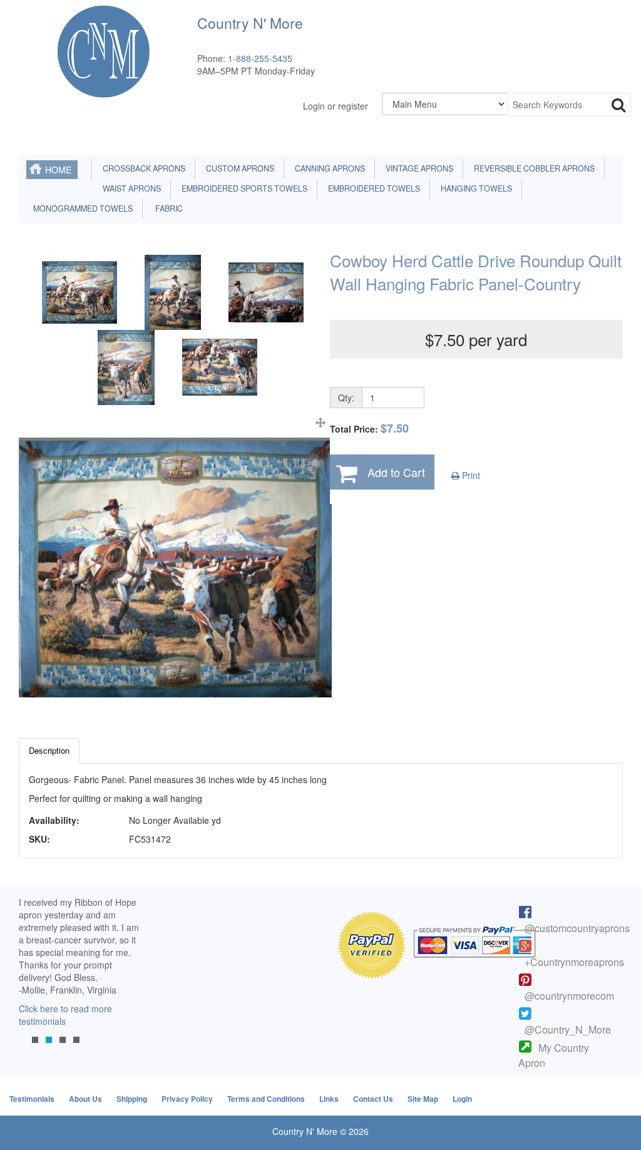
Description (49, 750)
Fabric (166, 208)
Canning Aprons (328, 168)
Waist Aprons (130, 188)
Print (469, 475)
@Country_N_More (568, 1029)
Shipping (131, 1098)
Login (462, 1098)
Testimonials (31, 1098)
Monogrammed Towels (81, 208)
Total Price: (369, 428)
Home (58, 169)
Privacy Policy (187, 1098)
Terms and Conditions (266, 1098)
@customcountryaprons (577, 928)
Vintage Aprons (417, 168)
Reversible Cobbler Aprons (532, 168)
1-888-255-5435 (260, 58)
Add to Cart (396, 472)
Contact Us (373, 1098)
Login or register (335, 106)
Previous (34, 982)
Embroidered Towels (372, 188)
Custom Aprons (238, 168)
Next (125, 982)
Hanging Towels (474, 188)
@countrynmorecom (569, 995)
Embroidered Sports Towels (242, 188)
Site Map (423, 1098)
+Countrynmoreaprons (574, 962)
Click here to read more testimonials (65, 1014)
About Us (85, 1098)
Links (329, 1098)
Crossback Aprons (142, 168)
